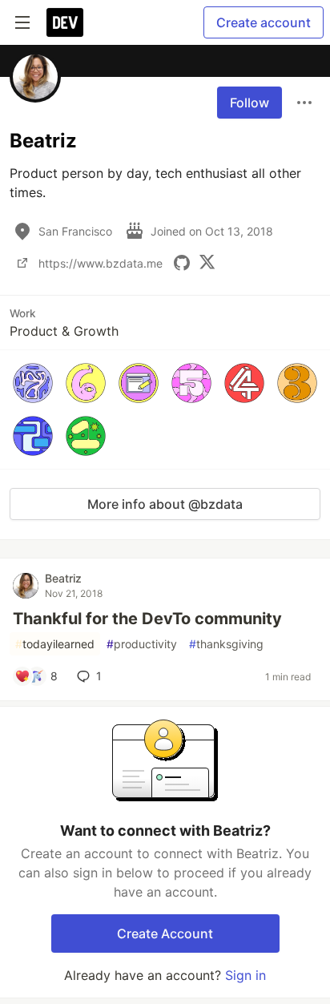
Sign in (245, 975)
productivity (142, 644)
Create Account (165, 933)
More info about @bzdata (165, 504)
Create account (263, 22)
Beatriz (63, 578)
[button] (33, 383)
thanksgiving (226, 644)
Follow (249, 103)
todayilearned (55, 644)
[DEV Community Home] (65, 22)
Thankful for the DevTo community (147, 618)
